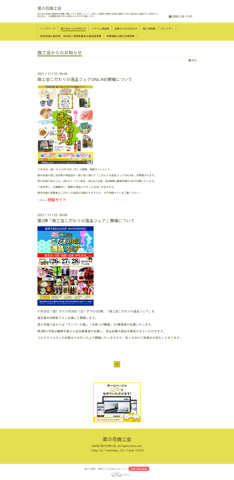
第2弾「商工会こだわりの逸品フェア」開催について (86, 220)
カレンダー (167, 28)
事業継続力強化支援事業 (120, 36)
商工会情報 (149, 28)
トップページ (47, 28)
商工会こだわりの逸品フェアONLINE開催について (84, 79)
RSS (194, 60)
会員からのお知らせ (125, 28)
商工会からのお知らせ (73, 28)
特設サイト (57, 199)
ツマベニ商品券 (100, 28)
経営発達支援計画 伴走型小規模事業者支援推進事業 (70, 36)
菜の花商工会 (49, 8)
